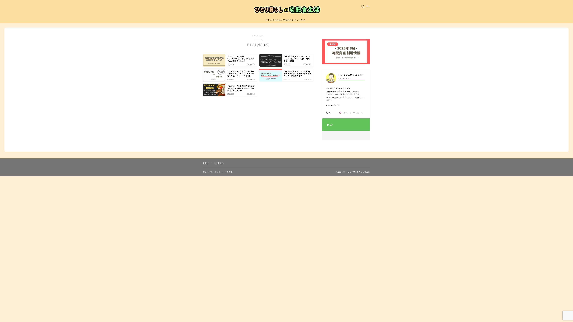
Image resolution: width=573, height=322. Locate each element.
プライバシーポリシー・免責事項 (217, 172)
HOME (206, 163)
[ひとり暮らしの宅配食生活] (286, 10)
